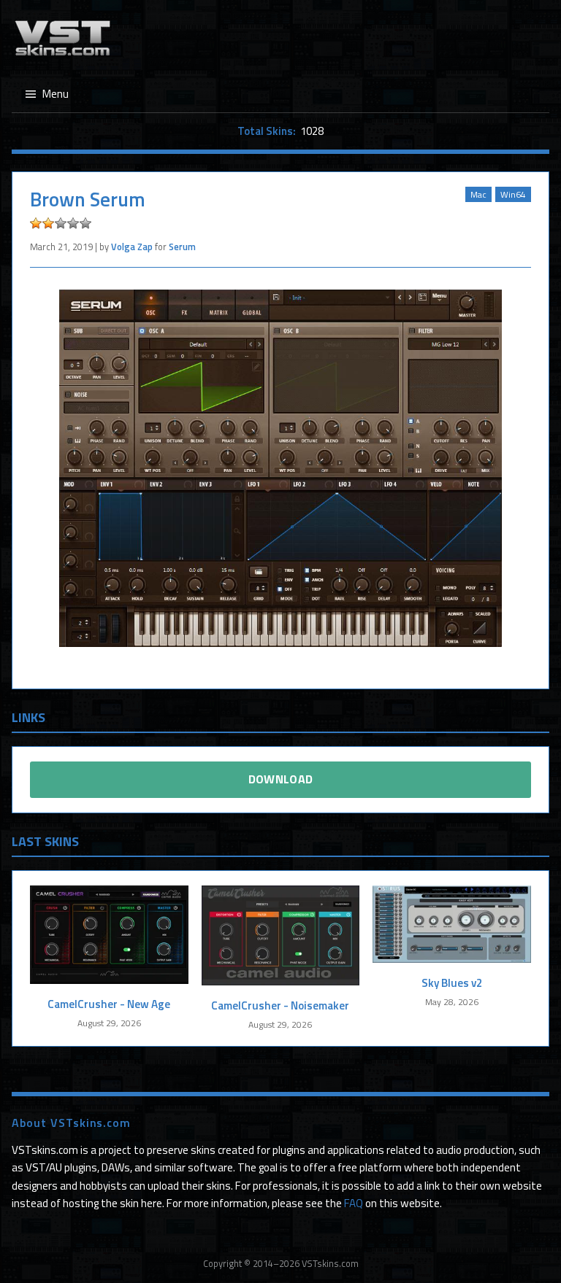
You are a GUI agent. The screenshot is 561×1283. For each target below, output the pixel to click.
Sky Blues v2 (452, 982)
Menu (55, 93)
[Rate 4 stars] (73, 223)
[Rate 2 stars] (48, 223)
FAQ (353, 1203)
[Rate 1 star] (36, 223)
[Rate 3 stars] (60, 223)
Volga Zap (132, 246)
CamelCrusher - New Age (108, 1004)
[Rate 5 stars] (85, 223)
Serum (182, 246)
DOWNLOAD (280, 779)
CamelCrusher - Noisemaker (280, 1005)
